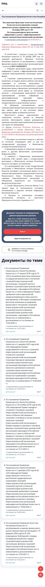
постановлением (37, 44)
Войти (22, 232)
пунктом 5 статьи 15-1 (28, 54)
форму (29, 69)
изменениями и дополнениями (17, 40)
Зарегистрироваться (22, 238)
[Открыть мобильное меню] (41, 4)
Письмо (8, 127)
